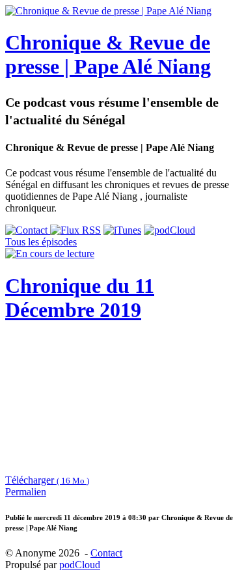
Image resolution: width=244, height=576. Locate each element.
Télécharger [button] (47, 480)
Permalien (25, 491)
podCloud (79, 564)
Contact (106, 552)
